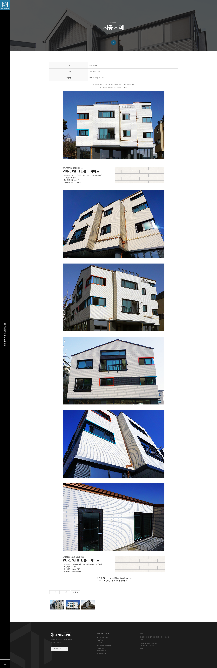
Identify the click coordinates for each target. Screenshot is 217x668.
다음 (74, 592)
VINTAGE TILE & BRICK (104, 645)
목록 (66, 592)
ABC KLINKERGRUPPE (104, 637)
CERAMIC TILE (101, 651)
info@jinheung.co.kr (151, 643)
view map (143, 648)
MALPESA (100, 640)
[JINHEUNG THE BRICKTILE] (5, 5)
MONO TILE (100, 648)
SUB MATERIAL (101, 653)
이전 (54, 592)
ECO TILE (100, 643)
